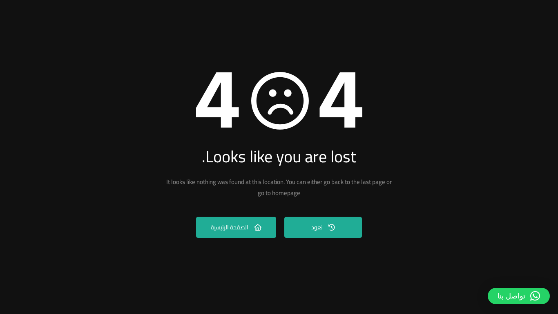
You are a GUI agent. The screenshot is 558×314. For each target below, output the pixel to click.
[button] (519, 296)
